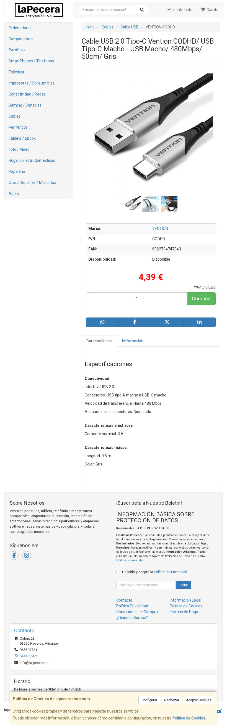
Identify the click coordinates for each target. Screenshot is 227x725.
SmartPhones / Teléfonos (31, 61)
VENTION (160, 228)
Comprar (201, 298)
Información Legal (185, 600)
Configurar (149, 700)
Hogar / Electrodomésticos (32, 160)
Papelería (17, 171)
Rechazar (171, 700)
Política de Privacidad (130, 560)
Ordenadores (20, 28)
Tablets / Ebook (22, 138)
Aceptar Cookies (198, 700)
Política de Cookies (188, 718)
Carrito (212, 9)
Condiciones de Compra (137, 612)
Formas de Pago (184, 612)
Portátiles (17, 50)
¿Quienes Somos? (132, 617)
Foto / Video (19, 149)
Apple (14, 193)
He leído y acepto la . (155, 572)
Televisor (16, 72)
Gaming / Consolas (25, 105)
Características (99, 341)
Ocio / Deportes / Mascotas (32, 182)
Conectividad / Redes (27, 94)
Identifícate (182, 9)
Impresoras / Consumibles (32, 83)
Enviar (183, 585)
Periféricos (18, 127)
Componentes (21, 39)
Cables (14, 116)
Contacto (124, 600)
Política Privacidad (132, 606)
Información (132, 341)
